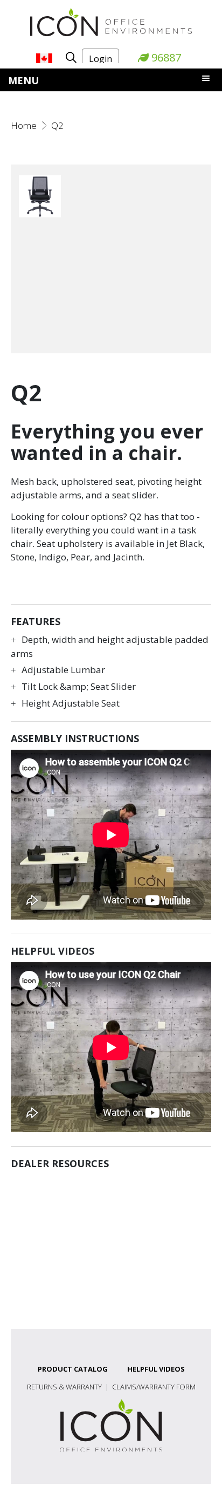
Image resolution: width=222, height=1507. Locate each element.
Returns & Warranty (64, 1387)
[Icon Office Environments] (111, 21)
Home (24, 125)
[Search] (67, 57)
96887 (165, 57)
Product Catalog (73, 1369)
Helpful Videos (156, 1369)
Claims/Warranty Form (154, 1387)
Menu (23, 80)
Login (100, 59)
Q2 (57, 125)
